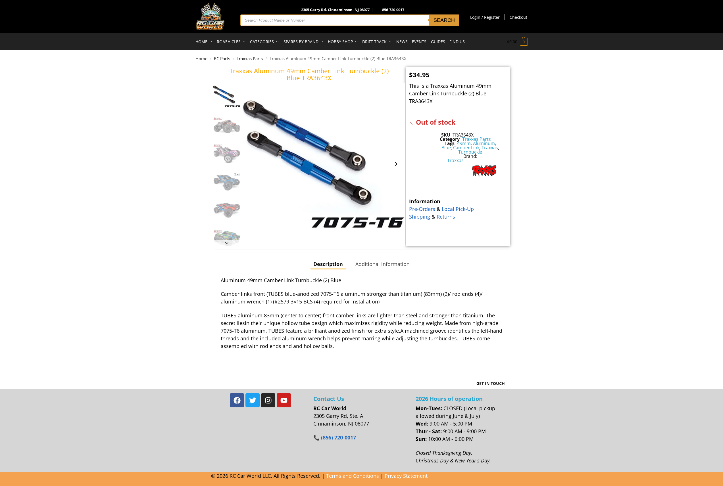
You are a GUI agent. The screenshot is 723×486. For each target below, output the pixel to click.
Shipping (419, 216)
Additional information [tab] (382, 264)
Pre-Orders (422, 209)
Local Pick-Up (458, 209)
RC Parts (222, 58)
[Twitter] (252, 400)
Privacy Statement (406, 475)
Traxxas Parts (250, 58)
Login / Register (485, 17)
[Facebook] (237, 400)
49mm (464, 143)
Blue (446, 147)
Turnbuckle (470, 152)
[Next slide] (396, 164)
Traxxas (490, 147)
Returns (446, 216)
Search (444, 20)
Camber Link (466, 147)
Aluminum (484, 143)
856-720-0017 (393, 9)
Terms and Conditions (352, 475)
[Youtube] (284, 400)
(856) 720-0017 (338, 437)
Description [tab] (328, 264)
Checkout (518, 17)
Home (201, 58)
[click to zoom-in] (323, 164)
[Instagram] (268, 400)
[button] (517, 41)
